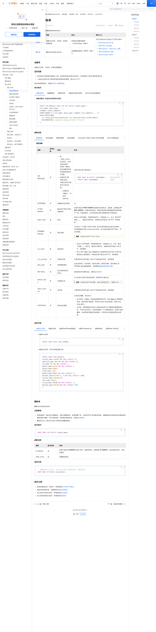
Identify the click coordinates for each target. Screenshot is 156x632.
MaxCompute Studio (106, 54)
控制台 (139, 3)
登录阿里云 (32, 34)
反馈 (83, 514)
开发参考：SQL (73, 14)
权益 (40, 3)
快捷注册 (14, 34)
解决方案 (34, 3)
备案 (133, 3)
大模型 (22, 3)
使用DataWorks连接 (106, 51)
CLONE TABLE (68, 487)
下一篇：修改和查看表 (115, 504)
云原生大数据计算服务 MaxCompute (49, 14)
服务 (62, 3)
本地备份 (81, 418)
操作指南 (64, 14)
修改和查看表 (63, 490)
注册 (143, 3)
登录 (151, 3)
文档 (129, 3)
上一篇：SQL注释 (43, 504)
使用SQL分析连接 (105, 46)
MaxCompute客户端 (106, 43)
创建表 (38, 42)
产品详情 (110, 25)
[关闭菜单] (3, 3)
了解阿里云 (70, 3)
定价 (45, 3)
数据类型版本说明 (106, 266)
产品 (27, 3)
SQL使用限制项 (58, 83)
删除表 (38, 52)
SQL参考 (83, 14)
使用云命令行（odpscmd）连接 (109, 48)
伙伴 (57, 3)
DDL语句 (90, 14)
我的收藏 (120, 25)
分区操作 (99, 272)
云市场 (51, 3)
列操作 (63, 496)
